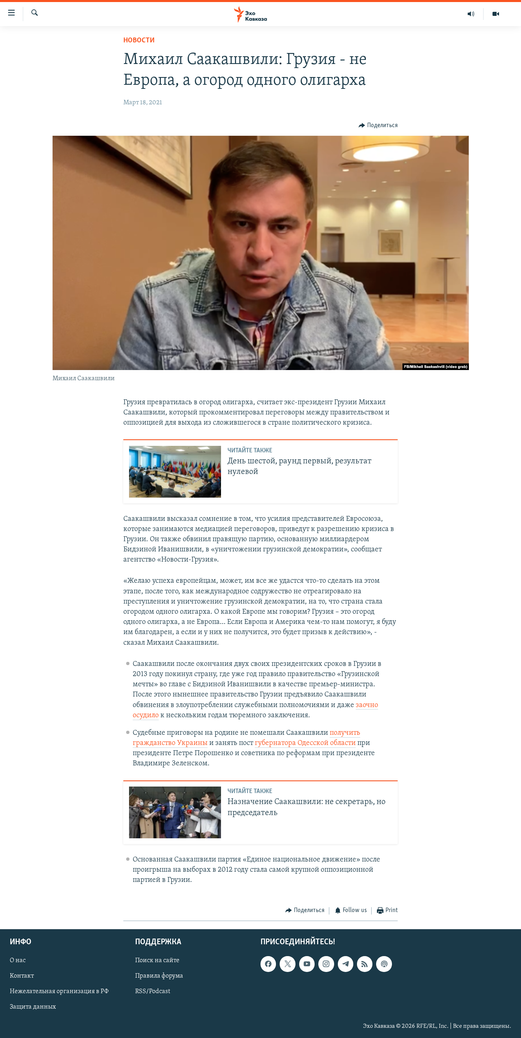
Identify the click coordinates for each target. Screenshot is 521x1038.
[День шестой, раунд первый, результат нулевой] (175, 472)
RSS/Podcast (152, 991)
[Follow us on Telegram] (345, 964)
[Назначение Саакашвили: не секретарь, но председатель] (175, 812)
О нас (18, 960)
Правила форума (159, 976)
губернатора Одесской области (305, 743)
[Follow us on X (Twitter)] (287, 964)
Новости (139, 40)
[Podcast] (384, 964)
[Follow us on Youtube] (307, 964)
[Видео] (496, 14)
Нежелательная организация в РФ (59, 991)
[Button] (378, 125)
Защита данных (33, 1007)
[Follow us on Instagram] (326, 964)
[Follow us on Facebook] (268, 964)
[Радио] (471, 14)
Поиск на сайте (157, 960)
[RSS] (364, 964)
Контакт (22, 976)
